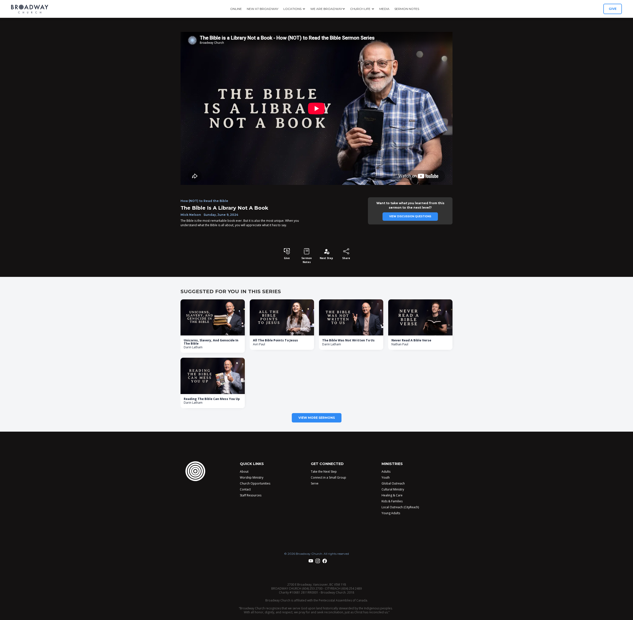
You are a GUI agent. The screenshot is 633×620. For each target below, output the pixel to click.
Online (236, 9)
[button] (294, 9)
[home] (29, 9)
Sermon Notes (406, 9)
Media (384, 9)
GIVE (612, 9)
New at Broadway (262, 9)
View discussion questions (410, 216)
